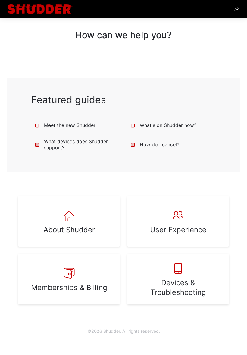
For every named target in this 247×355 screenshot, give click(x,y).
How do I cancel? (159, 144)
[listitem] (69, 221)
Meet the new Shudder (69, 125)
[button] (236, 9)
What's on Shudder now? (168, 125)
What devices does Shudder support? (76, 144)
